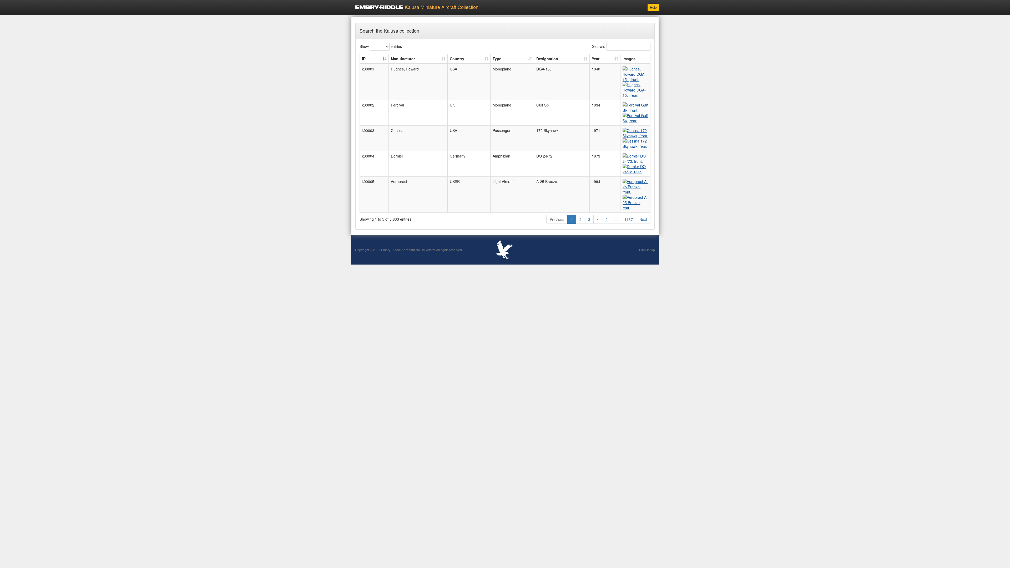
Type (497, 58)
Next (643, 219)
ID (364, 58)
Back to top (647, 249)
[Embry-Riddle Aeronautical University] (504, 249)
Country (457, 58)
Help (653, 7)
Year (595, 58)
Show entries (381, 46)
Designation (547, 58)
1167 (628, 219)
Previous (557, 219)
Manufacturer (403, 58)
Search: (598, 46)
